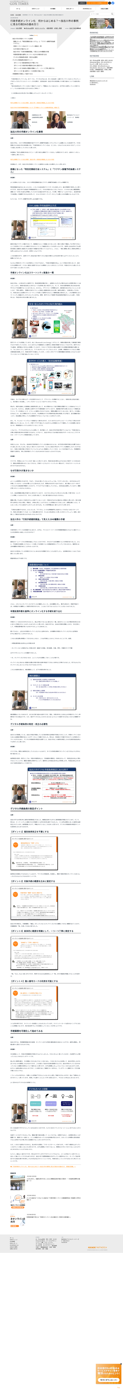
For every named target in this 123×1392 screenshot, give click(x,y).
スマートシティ (48, 1242)
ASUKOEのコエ (87, 8)
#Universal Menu (95, 62)
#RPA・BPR (104, 60)
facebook (93, 84)
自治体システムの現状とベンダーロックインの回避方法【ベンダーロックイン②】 (102, 50)
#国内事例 (50, 28)
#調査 (102, 71)
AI (36, 1239)
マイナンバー (47, 1245)
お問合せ (82, 3)
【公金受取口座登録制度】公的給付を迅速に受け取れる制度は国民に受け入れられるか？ (102, 38)
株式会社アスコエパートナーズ (98, 80)
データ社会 (39, 1244)
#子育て (92, 69)
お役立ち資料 (104, 8)
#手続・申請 (58, 28)
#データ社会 (93, 66)
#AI (91, 60)
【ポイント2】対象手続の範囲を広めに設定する (28, 65)
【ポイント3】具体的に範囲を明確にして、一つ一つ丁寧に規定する (34, 68)
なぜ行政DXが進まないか (21, 49)
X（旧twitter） (94, 82)
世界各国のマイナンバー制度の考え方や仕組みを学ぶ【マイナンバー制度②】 (102, 40)
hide (35, 35)
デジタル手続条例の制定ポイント (23, 60)
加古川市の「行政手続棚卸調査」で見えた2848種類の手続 (31, 52)
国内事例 (54, 1245)
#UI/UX (110, 60)
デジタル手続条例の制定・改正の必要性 (25, 57)
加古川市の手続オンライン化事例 (23, 39)
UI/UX (55, 1239)
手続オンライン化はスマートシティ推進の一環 (27, 46)
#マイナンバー (102, 67)
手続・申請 (52, 1247)
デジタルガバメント (48, 1244)
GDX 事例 (18, 15)
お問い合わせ (13, 1249)
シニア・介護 (39, 1242)
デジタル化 (39, 1245)
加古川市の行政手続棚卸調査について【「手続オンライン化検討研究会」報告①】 (35, 107)
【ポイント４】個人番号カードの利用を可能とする (28, 71)
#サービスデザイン (106, 62)
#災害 (98, 71)
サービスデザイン (51, 1241)
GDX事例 (52, 8)
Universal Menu (40, 1241)
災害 (43, 1249)
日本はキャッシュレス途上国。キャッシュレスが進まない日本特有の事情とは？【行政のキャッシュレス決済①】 (102, 47)
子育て (38, 1247)
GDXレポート (70, 8)
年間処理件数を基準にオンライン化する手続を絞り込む (30, 54)
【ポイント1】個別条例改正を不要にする (25, 63)
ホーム (18, 8)
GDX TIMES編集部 (75, 28)
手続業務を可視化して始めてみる (23, 74)
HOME (12, 15)
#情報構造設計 (99, 69)
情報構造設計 (44, 1247)
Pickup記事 (41, 1239)
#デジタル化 (93, 67)
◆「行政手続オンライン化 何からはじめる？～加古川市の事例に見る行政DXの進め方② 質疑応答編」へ (43, 1166)
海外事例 (38, 1249)
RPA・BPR (49, 1239)
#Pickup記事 (29, 28)
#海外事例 (93, 71)
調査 (47, 1249)
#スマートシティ (40, 28)
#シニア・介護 (94, 64)
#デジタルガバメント (104, 66)
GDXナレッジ (35, 8)
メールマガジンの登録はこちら (97, 3)
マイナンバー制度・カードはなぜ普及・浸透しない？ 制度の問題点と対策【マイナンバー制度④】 (102, 44)
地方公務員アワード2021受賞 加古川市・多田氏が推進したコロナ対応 (32, 103)
